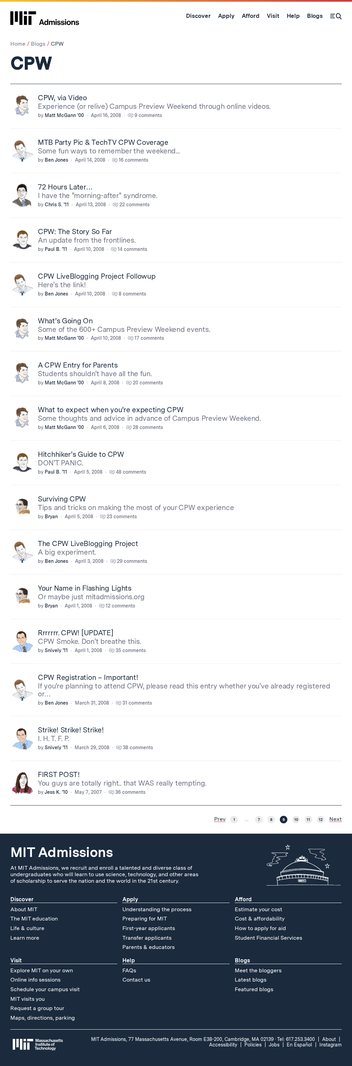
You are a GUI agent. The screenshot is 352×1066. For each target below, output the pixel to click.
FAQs (129, 970)
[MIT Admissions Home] (44, 15)
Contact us (136, 979)
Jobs (274, 1044)
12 (321, 819)
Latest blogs (250, 979)
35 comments (131, 650)
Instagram (330, 1044)
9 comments (148, 115)
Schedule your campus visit (45, 989)
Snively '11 (56, 650)
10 (296, 819)
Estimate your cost (258, 909)
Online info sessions (35, 979)
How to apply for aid (260, 928)
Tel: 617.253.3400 (296, 1039)
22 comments (134, 204)
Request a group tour (37, 1008)
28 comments (148, 427)
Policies (253, 1044)
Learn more (24, 938)
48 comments (131, 472)
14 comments (132, 249)
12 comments (120, 606)
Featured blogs (254, 989)
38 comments (138, 747)
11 (308, 819)
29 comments (132, 561)
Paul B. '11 (56, 249)
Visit (16, 960)
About (329, 1039)
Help (128, 960)
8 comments (132, 294)
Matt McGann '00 (64, 115)
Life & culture (27, 928)
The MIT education (34, 918)
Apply (130, 899)
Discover (21, 899)
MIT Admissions (61, 852)
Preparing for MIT (144, 918)
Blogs (38, 43)
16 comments (133, 160)
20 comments (148, 382)
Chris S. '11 (57, 204)
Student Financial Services (268, 938)
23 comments (122, 516)
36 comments (130, 792)
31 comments (137, 703)
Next (335, 819)
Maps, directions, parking (42, 1018)
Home (17, 43)
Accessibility (223, 1044)
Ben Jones (56, 160)
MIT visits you (27, 999)
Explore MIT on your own (41, 970)
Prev (220, 819)
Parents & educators (148, 947)
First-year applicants (148, 928)
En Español (299, 1044)
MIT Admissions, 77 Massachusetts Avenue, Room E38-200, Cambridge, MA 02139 (182, 1039)
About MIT (23, 909)
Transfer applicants (147, 938)
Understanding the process (156, 909)
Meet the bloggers (258, 970)
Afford (243, 899)
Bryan (51, 516)
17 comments (149, 338)
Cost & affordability (260, 918)
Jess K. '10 (56, 792)
